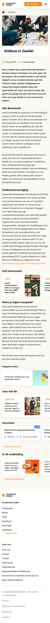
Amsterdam (7, 508)
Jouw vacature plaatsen (12, 580)
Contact (5, 554)
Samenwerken (8, 567)
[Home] (3, 12)
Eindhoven (7, 529)
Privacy (5, 600)
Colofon (5, 558)
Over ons (6, 549)
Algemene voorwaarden (13, 606)
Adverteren (7, 562)
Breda (5, 512)
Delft (4, 517)
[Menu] (46, 4)
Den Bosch (7, 521)
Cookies (6, 617)
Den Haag (6, 525)
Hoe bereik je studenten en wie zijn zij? (20, 575)
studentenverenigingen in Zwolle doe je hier (23, 263)
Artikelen (12, 12)
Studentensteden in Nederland (16, 571)
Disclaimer (7, 611)
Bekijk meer (11, 533)
